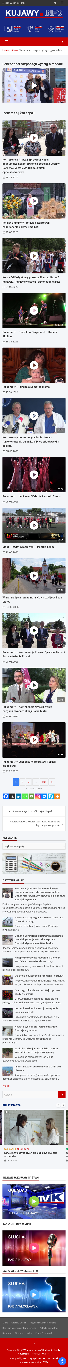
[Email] (31, 796)
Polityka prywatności (50, 1327)
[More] (57, 796)
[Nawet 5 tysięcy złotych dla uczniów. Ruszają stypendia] (7, 1031)
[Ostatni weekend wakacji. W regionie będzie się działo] (7, 1013)
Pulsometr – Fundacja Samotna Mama (26, 386)
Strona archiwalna (23, 1333)
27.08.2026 (12, 1160)
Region (8, 1149)
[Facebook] (6, 796)
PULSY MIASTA (11, 1105)
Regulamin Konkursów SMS (43, 1322)
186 (44, 782)
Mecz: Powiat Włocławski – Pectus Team (28, 547)
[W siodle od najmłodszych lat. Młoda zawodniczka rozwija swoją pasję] (7, 1053)
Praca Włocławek (43, 1333)
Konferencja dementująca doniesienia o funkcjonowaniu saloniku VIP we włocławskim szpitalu (30, 441)
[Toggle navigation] (6, 41)
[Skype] (51, 796)
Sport (29, 1149)
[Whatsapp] (25, 796)
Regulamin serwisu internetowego (19, 1327)
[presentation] (58, 1105)
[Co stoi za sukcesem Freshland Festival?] (7, 980)
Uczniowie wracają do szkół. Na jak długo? (30, 811)
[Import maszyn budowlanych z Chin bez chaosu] (7, 1071)
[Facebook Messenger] (44, 796)
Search (62, 1094)
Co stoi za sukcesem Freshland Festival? (39, 976)
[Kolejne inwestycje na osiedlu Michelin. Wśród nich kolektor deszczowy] (7, 962)
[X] (12, 796)
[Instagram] (38, 796)
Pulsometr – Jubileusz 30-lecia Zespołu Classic (32, 496)
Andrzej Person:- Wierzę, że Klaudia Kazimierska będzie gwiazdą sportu (35, 823)
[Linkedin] (18, 796)
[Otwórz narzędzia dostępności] (62, 1361)
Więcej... (6, 1086)
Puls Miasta (19, 1149)
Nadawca (6, 1333)
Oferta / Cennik (18, 1322)
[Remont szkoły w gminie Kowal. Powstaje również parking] (7, 922)
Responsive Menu (54, 3)
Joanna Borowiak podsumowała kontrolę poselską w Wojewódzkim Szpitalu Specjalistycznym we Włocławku (39, 940)
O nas (5, 1322)
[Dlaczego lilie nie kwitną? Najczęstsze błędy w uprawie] (7, 995)
